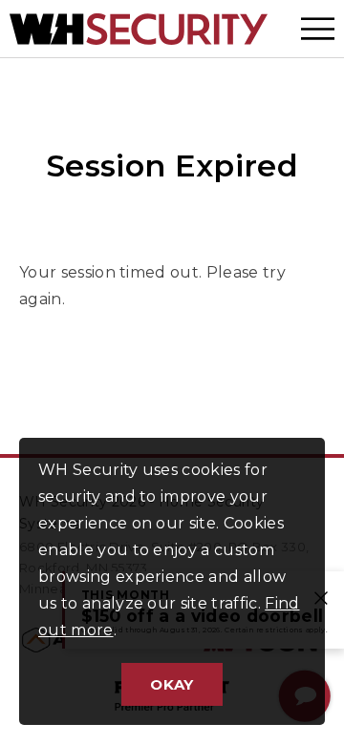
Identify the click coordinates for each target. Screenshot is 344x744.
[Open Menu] (317, 29)
